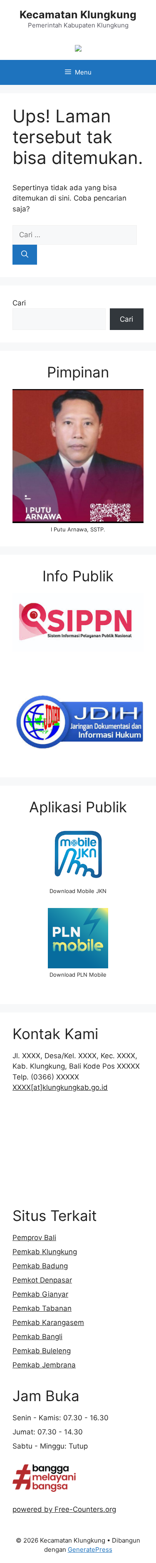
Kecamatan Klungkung (78, 14)
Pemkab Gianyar (40, 1294)
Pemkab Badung (40, 1266)
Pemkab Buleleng (41, 1351)
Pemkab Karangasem (48, 1322)
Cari (19, 303)
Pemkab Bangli (37, 1336)
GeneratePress (90, 1549)
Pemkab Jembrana (44, 1365)
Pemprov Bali (34, 1237)
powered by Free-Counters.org (64, 1509)
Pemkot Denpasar (42, 1280)
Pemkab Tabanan (42, 1308)
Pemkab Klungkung (44, 1252)
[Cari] (24, 255)
